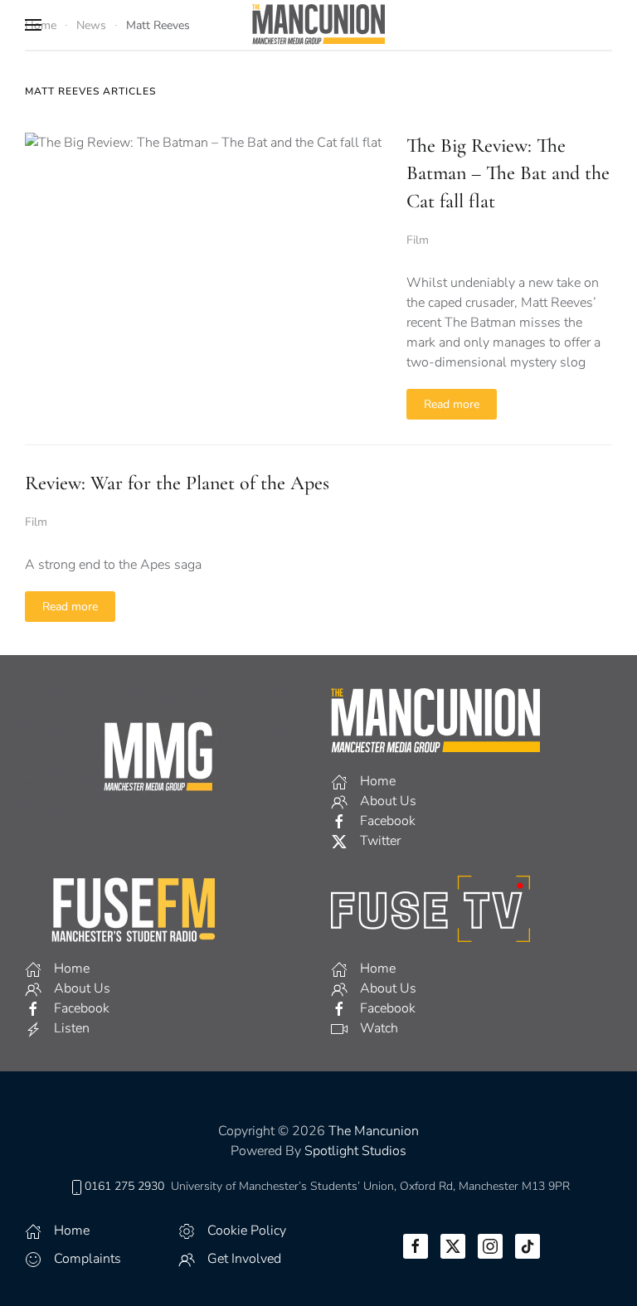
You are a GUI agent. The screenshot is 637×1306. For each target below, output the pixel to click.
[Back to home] (318, 25)
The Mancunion (373, 1131)
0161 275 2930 (124, 1186)
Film (417, 240)
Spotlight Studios (355, 1151)
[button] (33, 25)
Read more (451, 404)
